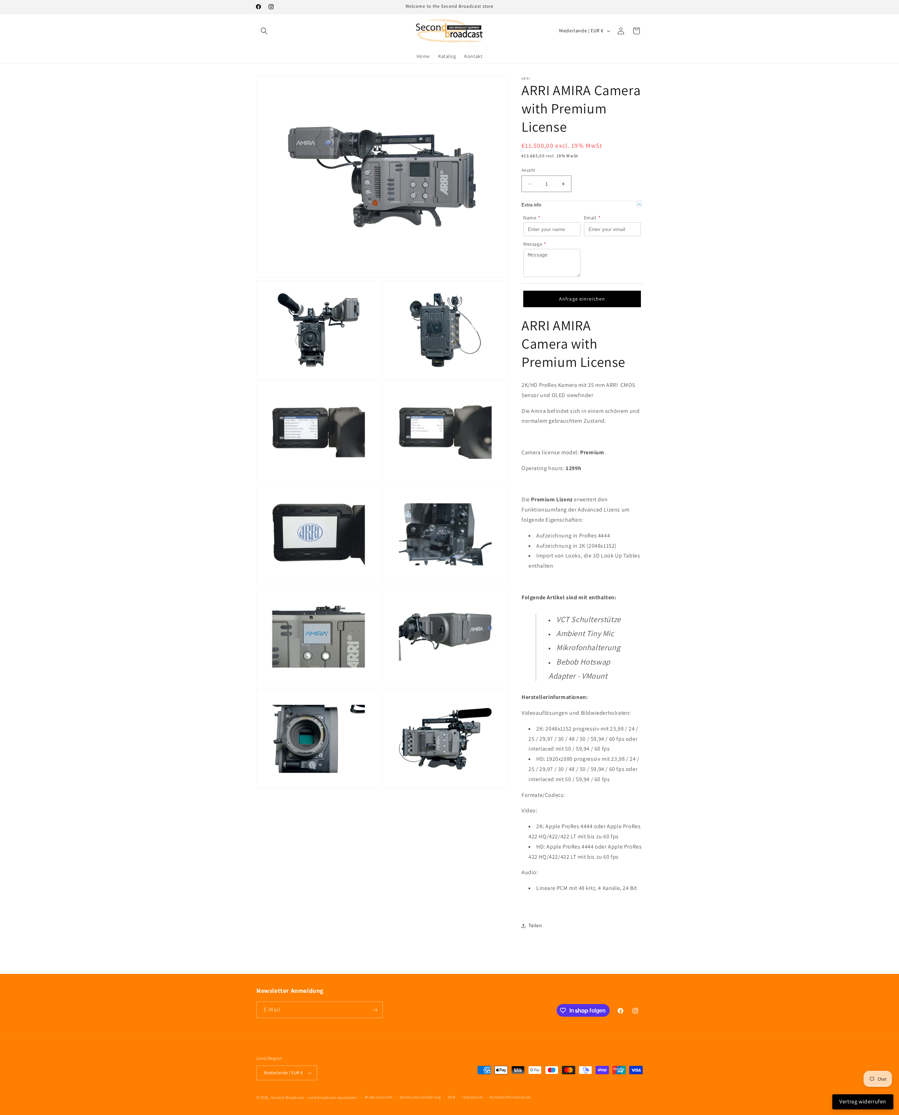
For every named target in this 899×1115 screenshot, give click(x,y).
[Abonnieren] (374, 1010)
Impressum (472, 1097)
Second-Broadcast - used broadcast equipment (314, 1097)
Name (531, 218)
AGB (451, 1097)
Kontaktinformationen (510, 1097)
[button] (264, 31)
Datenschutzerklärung (420, 1097)
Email (592, 218)
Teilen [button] (535, 925)
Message (534, 244)
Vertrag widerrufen (862, 1101)
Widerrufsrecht (379, 1097)
